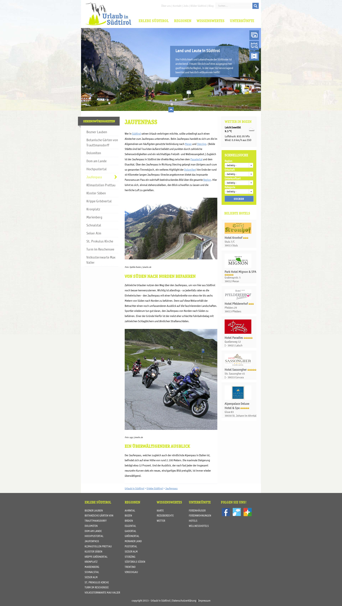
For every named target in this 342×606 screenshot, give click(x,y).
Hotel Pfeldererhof (236, 303)
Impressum (204, 600)
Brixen (129, 520)
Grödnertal (132, 536)
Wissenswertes (210, 20)
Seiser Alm (91, 577)
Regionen (182, 20)
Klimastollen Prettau (98, 546)
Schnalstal (92, 572)
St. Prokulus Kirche (97, 582)
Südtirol (136, 133)
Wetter (161, 520)
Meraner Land (133, 541)
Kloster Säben (93, 551)
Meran (188, 143)
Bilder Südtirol (198, 5)
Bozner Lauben (94, 510)
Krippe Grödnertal (96, 556)
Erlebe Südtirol (154, 20)
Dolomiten (190, 169)
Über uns (166, 5)
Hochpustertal (94, 536)
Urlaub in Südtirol (134, 488)
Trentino (130, 566)
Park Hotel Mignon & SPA (240, 271)
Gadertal (130, 531)
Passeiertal (196, 159)
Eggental (130, 525)
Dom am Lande (93, 531)
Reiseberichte (165, 515)
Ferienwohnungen (200, 515)
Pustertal (131, 546)
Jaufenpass (171, 488)
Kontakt (177, 5)
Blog (211, 5)
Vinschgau (131, 572)
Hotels (193, 520)
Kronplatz (91, 561)
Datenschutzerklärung (184, 600)
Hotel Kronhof (234, 237)
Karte (160, 510)
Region (207, 179)
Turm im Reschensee (97, 587)
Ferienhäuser (197, 510)
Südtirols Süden (135, 561)
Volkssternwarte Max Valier (102, 592)
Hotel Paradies (234, 337)
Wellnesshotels (199, 525)
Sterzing (201, 143)
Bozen (128, 515)
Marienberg (92, 566)
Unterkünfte (242, 20)
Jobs (185, 5)
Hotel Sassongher (236, 369)
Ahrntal (130, 510)
